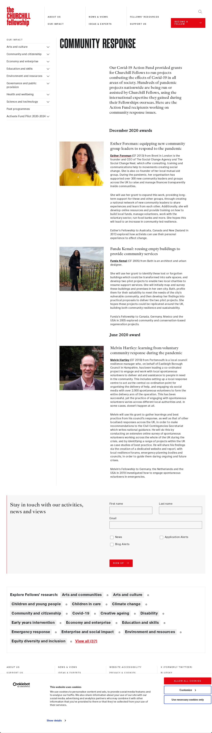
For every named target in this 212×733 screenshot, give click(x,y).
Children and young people (36, 604)
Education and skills (20, 68)
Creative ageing (115, 613)
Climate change (126, 604)
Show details (54, 720)
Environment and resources (24, 76)
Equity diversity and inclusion (38, 641)
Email (113, 518)
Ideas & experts (100, 24)
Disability (149, 613)
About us (54, 17)
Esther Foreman (120, 155)
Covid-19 (80, 613)
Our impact (56, 24)
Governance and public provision (21, 85)
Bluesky (167, 673)
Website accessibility (125, 667)
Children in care (86, 604)
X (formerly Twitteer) (176, 667)
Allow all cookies (187, 681)
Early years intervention (33, 622)
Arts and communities (82, 595)
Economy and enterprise (22, 61)
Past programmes (18, 109)
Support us (138, 24)
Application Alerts (176, 537)
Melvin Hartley (119, 360)
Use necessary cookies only (188, 699)
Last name (165, 503)
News (118, 537)
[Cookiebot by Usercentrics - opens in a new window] (21, 684)
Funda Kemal (118, 261)
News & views (98, 17)
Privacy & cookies (122, 673)
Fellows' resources (144, 17)
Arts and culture (17, 47)
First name (116, 503)
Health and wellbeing (20, 94)
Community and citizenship (24, 54)
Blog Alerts (122, 544)
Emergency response (31, 632)
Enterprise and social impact (87, 632)
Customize (186, 689)
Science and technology (22, 101)
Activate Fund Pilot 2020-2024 (26, 116)
